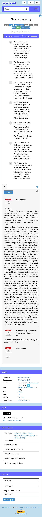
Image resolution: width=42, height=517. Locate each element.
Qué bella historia (11, 444)
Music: (5, 387)
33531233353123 (24, 400)
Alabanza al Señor (24, 377)
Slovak (32, 435)
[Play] (6, 36)
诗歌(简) (22, 438)
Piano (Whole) (16, 32)
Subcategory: (8, 380)
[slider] (34, 36)
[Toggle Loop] (22, 36)
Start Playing (8, 499)
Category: (6, 377)
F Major (20, 392)
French (21, 507)
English (24, 433)
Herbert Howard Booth (26, 387)
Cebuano (17, 433)
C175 (11, 25)
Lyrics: (5, 383)
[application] (21, 36)
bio (28, 385)
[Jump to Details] (40, 16)
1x (26, 36)
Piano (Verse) (26, 32)
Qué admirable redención (14, 449)
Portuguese (25, 435)
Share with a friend (14, 420)
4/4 (19, 394)
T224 (28, 27)
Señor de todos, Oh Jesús (14, 463)
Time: (5, 394)
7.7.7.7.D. (21, 397)
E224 (21, 25)
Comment (8, 192)
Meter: (5, 397)
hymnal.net (23, 514)
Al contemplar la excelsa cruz (15, 458)
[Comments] (4, 186)
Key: (4, 392)
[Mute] (29, 36)
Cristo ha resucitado (12, 454)
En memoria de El (24, 380)
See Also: (9, 440)
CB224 (16, 25)
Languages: (8, 433)
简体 (34, 507)
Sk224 (23, 27)
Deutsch (28, 507)
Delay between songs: (11, 490)
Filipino (30, 433)
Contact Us (5, 507)
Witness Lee (33, 383)
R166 (13, 27)
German (17, 435)
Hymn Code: (7, 400)
